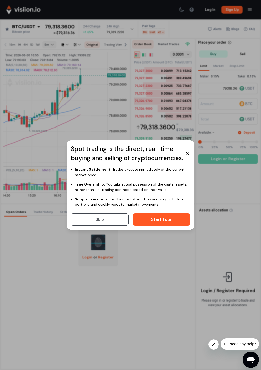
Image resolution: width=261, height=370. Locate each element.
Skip (100, 219)
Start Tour (161, 219)
